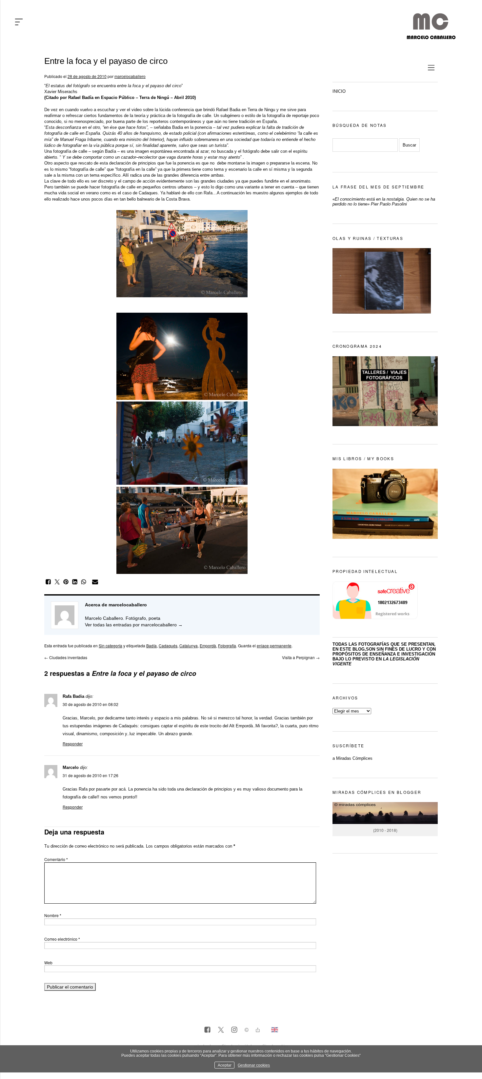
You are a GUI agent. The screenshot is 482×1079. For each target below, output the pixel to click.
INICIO (339, 91)
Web (48, 962)
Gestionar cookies (254, 1065)
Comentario (56, 859)
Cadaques (148, 192)
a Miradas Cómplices (352, 758)
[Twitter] (221, 1030)
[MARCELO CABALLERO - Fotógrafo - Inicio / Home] (431, 36)
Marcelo (71, 767)
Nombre (52, 915)
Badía (151, 645)
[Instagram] (234, 1030)
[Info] (247, 1031)
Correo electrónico (62, 939)
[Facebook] (207, 1030)
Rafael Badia (228, 109)
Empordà (208, 645)
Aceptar (224, 1065)
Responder (73, 743)
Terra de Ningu (261, 109)
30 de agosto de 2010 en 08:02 (90, 704)
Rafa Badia (73, 696)
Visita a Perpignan (301, 657)
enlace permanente (274, 645)
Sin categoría (110, 645)
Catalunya (188, 645)
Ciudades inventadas (65, 657)
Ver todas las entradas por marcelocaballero (134, 624)
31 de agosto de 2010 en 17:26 (90, 775)
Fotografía (227, 645)
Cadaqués (168, 645)
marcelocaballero (130, 76)
